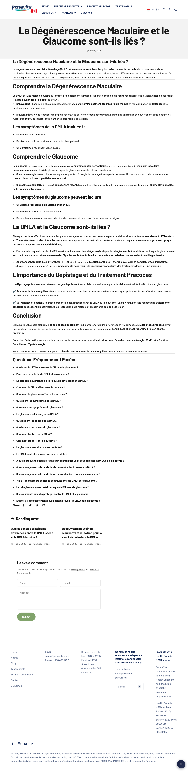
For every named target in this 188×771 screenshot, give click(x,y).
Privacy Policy (78, 569)
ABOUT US (48, 12)
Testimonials (18, 668)
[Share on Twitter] (30, 505)
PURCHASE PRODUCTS (66, 6)
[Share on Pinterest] (37, 505)
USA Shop (86, 12)
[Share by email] (43, 505)
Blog (13, 663)
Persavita (151, 760)
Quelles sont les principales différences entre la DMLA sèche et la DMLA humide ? (32, 533)
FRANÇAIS (67, 12)
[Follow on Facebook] (12, 744)
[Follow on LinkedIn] (32, 744)
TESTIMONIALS (123, 6)
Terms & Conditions (22, 674)
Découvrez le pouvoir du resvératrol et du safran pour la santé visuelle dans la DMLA (82, 533)
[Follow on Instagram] (19, 744)
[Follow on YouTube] (25, 744)
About (14, 657)
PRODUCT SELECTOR (98, 6)
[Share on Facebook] (23, 505)
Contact (15, 680)
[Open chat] (181, 764)
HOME (45, 6)
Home (14, 651)
